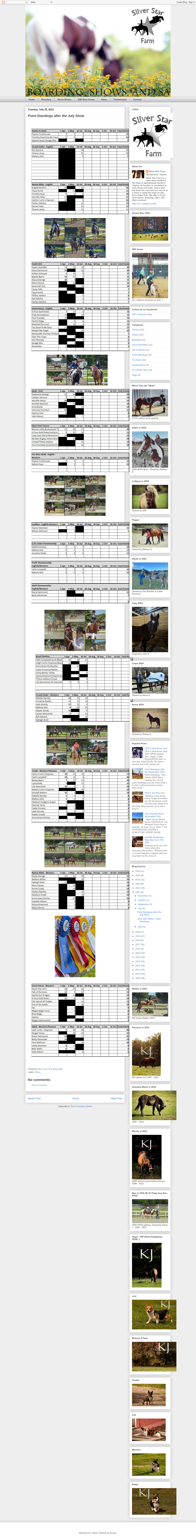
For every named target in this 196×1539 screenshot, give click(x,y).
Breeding (136, 340)
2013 (138, 961)
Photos (135, 334)
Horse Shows (64, 99)
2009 (138, 978)
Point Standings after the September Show (155, 770)
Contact (137, 99)
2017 (138, 944)
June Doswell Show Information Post (154, 815)
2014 (138, 957)
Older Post (116, 1098)
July (140, 908)
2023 (138, 884)
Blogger (113, 1533)
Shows (38, 1072)
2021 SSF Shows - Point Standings (149, 920)
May (140, 926)
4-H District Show (140, 370)
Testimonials (120, 99)
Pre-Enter (136, 360)
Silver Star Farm (157, 171)
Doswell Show (138, 365)
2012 (138, 965)
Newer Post (34, 1098)
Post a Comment (39, 1085)
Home (32, 99)
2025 (138, 875)
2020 (138, 932)
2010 (138, 974)
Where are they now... (155, 793)
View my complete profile (144, 203)
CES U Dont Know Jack (156, 748)
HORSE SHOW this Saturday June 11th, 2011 (154, 840)
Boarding (46, 99)
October (142, 900)
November (143, 896)
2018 (138, 940)
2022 (138, 888)
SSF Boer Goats (86, 99)
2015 (138, 953)
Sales (104, 99)
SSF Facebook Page (142, 314)
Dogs (134, 375)
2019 (138, 936)
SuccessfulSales (140, 344)
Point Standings (139, 355)
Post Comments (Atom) (81, 1106)
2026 (138, 871)
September (143, 904)
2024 (138, 879)
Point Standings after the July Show (149, 913)
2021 (138, 892)
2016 (138, 949)
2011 (138, 969)
